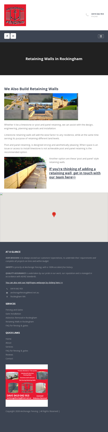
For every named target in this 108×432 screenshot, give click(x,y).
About (8, 342)
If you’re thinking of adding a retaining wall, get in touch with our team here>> (75, 173)
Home (8, 338)
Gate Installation (13, 313)
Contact (9, 358)
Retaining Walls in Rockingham (20, 321)
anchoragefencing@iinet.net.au (24, 292)
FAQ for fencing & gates (17, 325)
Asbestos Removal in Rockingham (21, 317)
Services (9, 346)
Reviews (9, 354)
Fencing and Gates (14, 309)
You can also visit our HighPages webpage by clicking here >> (34, 282)
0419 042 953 (97, 14)
